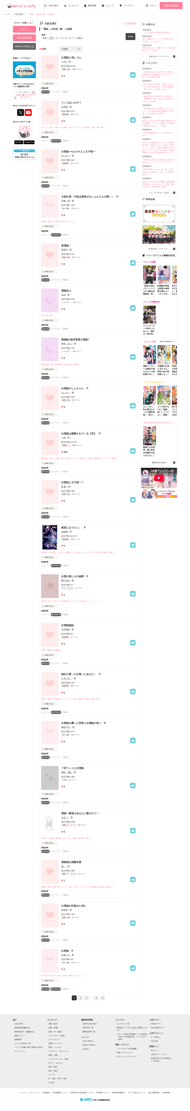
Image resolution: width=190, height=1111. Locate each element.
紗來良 (64, 910)
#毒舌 (57, 127)
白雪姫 (65, 950)
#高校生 (87, 127)
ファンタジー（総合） (57, 1036)
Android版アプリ (157, 1028)
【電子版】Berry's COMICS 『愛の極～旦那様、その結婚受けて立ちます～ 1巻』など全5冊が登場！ (158, 74)
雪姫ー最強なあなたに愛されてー (80, 813)
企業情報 (166, 1093)
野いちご (154, 1050)
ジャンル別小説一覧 (22, 1043)
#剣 (46, 315)
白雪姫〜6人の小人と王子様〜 (78, 151)
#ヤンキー (75, 458)
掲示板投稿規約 (118, 1093)
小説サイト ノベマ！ (159, 1054)
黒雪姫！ (66, 245)
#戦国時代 (45, 364)
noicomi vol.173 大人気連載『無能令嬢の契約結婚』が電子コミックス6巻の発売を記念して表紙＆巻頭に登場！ (159, 184)
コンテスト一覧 (123, 1024)
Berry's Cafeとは (24, 46)
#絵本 (65, 976)
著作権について (102, 1093)
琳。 (63, 866)
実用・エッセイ (54, 1047)
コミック (110, 5)
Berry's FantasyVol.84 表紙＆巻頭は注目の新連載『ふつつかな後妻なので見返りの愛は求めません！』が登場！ (158, 123)
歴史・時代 (52, 1067)
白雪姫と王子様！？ (72, 482)
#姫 (97, 127)
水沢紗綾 (65, 629)
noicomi (86, 1049)
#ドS (89, 552)
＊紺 (63, 437)
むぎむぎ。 (66, 678)
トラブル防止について (137, 1093)
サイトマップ (34, 1093)
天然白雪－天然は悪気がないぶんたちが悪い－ (88, 196)
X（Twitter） (156, 1037)
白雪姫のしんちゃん (73, 388)
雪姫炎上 (66, 290)
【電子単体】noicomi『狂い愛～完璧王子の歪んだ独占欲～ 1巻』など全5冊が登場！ (158, 171)
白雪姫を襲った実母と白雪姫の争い (81, 723)
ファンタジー (53, 1039)
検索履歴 (131, 23)
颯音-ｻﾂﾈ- (65, 727)
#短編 (43, 221)
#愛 (75, 699)
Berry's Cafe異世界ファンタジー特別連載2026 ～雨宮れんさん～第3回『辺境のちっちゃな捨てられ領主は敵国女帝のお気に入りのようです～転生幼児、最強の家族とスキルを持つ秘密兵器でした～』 (158, 148)
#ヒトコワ (73, 601)
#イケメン (106, 458)
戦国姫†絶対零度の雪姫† (75, 339)
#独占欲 (83, 458)
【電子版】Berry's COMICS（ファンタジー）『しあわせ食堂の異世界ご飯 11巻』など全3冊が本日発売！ (158, 111)
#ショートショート (94, 601)
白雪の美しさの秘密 (73, 576)
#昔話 (86, 699)
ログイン (153, 5)
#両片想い (53, 552)
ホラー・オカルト (55, 1063)
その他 (51, 1083)
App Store (19, 142)
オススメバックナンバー (127, 1056)
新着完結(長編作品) (22, 1028)
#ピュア (62, 552)
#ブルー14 (79, 127)
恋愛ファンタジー (55, 1043)
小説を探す (53, 5)
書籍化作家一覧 (89, 1032)
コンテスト (129, 5)
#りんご (44, 127)
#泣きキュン (81, 552)
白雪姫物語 (67, 625)
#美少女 (44, 838)
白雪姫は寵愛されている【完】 (79, 433)
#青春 (110, 552)
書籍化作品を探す (159, 463)
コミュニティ (19, 1051)
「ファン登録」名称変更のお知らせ (156, 32)
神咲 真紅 (66, 772)
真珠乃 (64, 249)
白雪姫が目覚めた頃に (73, 905)
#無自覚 (58, 838)
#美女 (51, 127)
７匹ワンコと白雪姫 (72, 768)
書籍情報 (92, 5)
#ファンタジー (67, 699)
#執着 (113, 458)
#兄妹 (51, 458)
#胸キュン (70, 552)
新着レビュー (19, 1036)
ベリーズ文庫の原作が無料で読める (28, 1047)
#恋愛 (43, 650)
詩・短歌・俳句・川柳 (57, 1078)
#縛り (103, 127)
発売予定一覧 (88, 1028)
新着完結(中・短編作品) (24, 1032)
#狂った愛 (65, 458)
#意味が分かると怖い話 (50, 601)
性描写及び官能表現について (82, 1093)
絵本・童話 (52, 1071)
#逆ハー (60, 887)
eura (63, 295)
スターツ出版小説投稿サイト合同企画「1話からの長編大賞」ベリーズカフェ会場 (132, 1036)
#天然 (63, 221)
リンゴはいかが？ (71, 102)
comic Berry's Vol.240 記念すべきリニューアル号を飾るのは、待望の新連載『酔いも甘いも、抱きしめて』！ (158, 86)
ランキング (73, 5)
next (102, 997)
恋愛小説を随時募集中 (166, 341)
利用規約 (46, 1093)
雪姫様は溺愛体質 (71, 862)
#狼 (97, 699)
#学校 (71, 976)
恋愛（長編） (53, 1028)
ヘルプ (23, 1093)
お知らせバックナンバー (159, 56)
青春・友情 (52, 1055)
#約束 (76, 364)
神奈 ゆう (66, 343)
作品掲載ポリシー (60, 1093)
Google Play (29, 142)
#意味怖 (65, 601)
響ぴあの (65, 580)
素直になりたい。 (71, 527)
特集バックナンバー (125, 1052)
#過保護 (97, 458)
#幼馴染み (57, 650)
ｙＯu (64, 61)
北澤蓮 (64, 107)
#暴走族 (44, 458)
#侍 (42, 315)
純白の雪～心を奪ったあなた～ (79, 674)
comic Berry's (88, 1041)
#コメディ (71, 221)
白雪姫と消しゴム (71, 57)
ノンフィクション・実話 (58, 1059)
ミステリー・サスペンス (58, 1051)
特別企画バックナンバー (159, 249)
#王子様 (96, 552)
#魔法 (80, 699)
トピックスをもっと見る (159, 193)
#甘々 (77, 887)
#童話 (49, 221)
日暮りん (65, 955)
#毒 (93, 127)
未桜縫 (64, 531)
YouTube (154, 1041)
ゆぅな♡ (65, 155)
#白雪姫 (64, 127)
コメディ (52, 1075)
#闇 (54, 887)
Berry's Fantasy (89, 1045)
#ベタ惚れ (69, 887)
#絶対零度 (69, 364)
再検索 (130, 36)
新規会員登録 (171, 5)
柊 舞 (63, 486)
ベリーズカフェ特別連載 (127, 1049)
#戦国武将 (59, 364)
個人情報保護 (154, 1093)
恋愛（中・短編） (55, 1032)
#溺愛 (57, 458)
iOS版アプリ (156, 1024)
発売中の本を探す (90, 1024)
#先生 (71, 127)
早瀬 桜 (65, 201)
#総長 (90, 458)
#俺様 (74, 838)
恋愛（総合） (53, 1024)
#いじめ (78, 976)
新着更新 (18, 1039)
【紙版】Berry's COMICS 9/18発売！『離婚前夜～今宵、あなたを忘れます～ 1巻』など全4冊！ (158, 98)
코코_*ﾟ (65, 817)
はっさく (65, 392)
